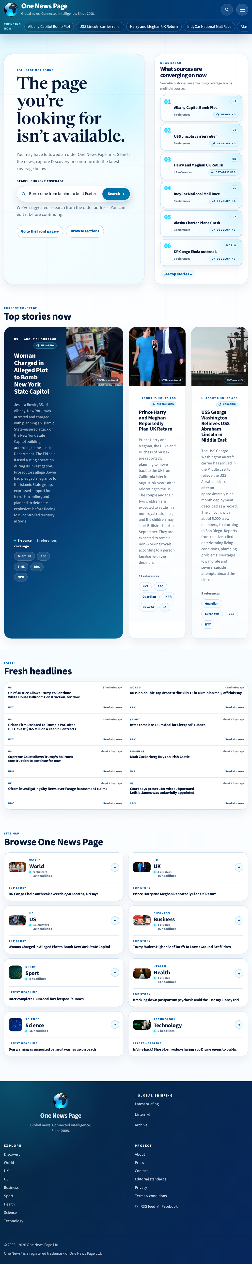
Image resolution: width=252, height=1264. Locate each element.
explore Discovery (52, 161)
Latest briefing (147, 1104)
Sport (32, 973)
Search (116, 193)
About (140, 1154)
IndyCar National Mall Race (209, 26)
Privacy (141, 1187)
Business (164, 919)
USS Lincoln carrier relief (100, 26)
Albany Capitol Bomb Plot (49, 26)
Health (162, 972)
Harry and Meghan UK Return (154, 26)
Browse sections (85, 231)
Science (34, 1025)
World (36, 866)
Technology (168, 1025)
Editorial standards (150, 1179)
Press (139, 1162)
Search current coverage (40, 181)
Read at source (112, 707)
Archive (141, 1125)
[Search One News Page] (227, 9)
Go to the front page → (40, 231)
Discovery (12, 1154)
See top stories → (177, 274)
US (32, 919)
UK (157, 866)
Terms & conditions (151, 1196)
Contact (141, 1171)
